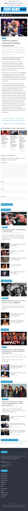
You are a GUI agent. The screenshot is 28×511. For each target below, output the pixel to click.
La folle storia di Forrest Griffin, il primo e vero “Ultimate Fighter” (17, 321)
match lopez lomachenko (11, 51)
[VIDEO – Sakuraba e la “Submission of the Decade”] (5, 271)
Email (2, 189)
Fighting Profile (5, 298)
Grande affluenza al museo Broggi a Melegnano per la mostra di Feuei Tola (18, 432)
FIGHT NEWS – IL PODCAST (10, 440)
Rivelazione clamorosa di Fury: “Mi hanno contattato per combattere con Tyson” (14, 141)
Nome (3, 181)
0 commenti (20, 47)
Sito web (3, 196)
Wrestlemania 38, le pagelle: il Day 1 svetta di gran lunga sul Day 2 (18, 366)
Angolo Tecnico (4, 474)
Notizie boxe (9, 52)
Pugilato (3, 38)
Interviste (3, 484)
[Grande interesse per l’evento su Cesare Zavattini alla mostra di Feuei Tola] (5, 422)
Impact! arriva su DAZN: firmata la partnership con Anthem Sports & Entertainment (13, 351)
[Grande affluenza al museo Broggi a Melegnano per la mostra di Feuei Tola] (5, 430)
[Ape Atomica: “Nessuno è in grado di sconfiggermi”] (5, 372)
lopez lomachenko (16, 49)
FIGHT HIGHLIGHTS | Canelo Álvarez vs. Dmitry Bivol (14, 230)
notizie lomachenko (15, 52)
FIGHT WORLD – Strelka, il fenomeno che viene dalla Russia (18, 258)
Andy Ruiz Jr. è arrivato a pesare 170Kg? (15, 123)
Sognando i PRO (4, 492)
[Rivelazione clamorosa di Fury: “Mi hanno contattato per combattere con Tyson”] (14, 131)
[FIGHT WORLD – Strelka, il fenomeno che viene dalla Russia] (5, 257)
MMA (2, 486)
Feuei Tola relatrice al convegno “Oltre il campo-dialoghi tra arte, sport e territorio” (12, 403)
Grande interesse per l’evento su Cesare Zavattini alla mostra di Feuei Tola (18, 424)
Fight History (4, 227)
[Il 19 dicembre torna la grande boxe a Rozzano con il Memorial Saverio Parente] (23, 131)
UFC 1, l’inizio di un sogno (15, 264)
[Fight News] (2, 15)
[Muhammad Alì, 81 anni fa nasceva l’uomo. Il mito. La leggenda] (14, 283)
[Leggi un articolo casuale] (10, 15)
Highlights (3, 482)
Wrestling (4, 347)
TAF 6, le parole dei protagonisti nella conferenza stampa (4, 140)
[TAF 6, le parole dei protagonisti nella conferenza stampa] (5, 131)
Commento (3, 162)
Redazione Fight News (16, 233)
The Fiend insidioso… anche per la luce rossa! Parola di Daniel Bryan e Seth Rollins (13, 119)
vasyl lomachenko (10, 54)
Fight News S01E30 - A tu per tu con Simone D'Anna (12, 443)
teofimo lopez (4, 54)
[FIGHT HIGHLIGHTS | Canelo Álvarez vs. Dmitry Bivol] (14, 212)
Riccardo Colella (14, 304)
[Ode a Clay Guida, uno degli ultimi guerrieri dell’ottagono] (5, 313)
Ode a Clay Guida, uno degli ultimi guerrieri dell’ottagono (17, 314)
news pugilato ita (19, 51)
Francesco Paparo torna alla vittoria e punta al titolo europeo (15, 4)
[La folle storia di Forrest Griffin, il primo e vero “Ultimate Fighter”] (5, 320)
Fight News (11, 49)
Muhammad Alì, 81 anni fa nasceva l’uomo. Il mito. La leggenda (13, 301)
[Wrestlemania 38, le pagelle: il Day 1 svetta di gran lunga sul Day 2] (5, 365)
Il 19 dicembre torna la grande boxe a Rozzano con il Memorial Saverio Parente (22, 142)
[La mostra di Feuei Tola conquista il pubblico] (5, 415)
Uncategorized (4, 494)
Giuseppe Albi (13, 47)
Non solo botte (5, 399)
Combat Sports (4, 476)
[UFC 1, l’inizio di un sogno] (5, 264)
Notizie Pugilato (22, 52)
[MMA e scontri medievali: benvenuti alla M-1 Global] (5, 243)
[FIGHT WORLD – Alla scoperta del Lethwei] (5, 250)
